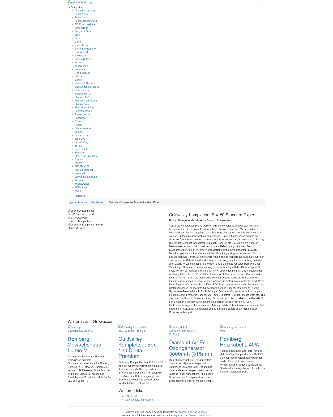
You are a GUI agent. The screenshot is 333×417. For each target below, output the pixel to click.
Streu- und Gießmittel (86, 156)
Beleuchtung (81, 17)
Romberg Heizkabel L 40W (240, 341)
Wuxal (78, 190)
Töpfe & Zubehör (84, 169)
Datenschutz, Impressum (139, 399)
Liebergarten (176, 415)
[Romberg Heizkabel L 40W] (234, 328)
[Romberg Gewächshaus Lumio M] (81, 328)
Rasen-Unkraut (83, 114)
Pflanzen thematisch (86, 100)
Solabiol (79, 131)
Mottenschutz (82, 90)
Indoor (78, 62)
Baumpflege (81, 14)
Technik (79, 163)
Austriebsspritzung (85, 10)
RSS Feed (131, 396)
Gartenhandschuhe (85, 48)
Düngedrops (81, 27)
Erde (77, 34)
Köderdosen (81, 66)
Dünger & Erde (83, 31)
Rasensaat (80, 117)
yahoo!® (202, 412)
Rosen (78, 124)
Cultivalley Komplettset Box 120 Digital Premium (137, 347)
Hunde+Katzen (83, 59)
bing (190, 412)
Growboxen (81, 55)
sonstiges (80, 138)
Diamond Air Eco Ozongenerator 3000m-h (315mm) (190, 347)
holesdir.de (162, 415)
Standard (80, 152)
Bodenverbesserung (86, 21)
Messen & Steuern (85, 83)
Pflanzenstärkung (84, 107)
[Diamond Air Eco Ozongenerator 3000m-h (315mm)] (183, 330)
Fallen (78, 38)
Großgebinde (82, 52)
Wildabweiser (82, 183)
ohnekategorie (82, 93)
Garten (78, 41)
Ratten (78, 121)
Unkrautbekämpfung (86, 176)
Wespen (79, 180)
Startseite (80, 195)
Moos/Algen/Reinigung (87, 86)
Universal (80, 173)
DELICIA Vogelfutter (85, 24)
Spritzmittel (81, 149)
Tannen (79, 159)
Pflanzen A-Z (82, 97)
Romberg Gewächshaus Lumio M (84, 344)
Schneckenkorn (83, 128)
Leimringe (80, 69)
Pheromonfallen (83, 111)
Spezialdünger (82, 142)
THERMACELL (83, 166)
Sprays (78, 145)
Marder (79, 79)
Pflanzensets (82, 104)
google (182, 412)
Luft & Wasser (82, 72)
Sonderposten (82, 135)
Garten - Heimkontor (200, 415)
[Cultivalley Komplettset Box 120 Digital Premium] (132, 328)
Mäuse (78, 76)
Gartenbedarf (82, 45)
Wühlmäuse (81, 187)
